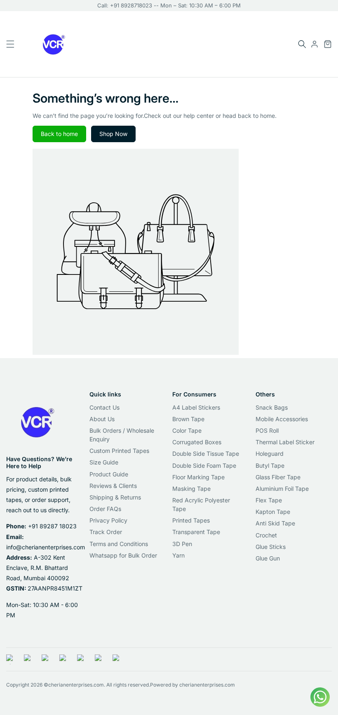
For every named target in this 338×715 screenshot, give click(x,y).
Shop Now (113, 133)
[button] (302, 44)
